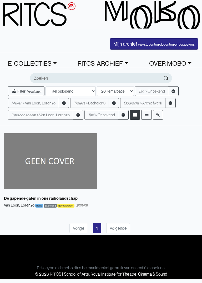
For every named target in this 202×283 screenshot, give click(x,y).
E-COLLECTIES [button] (30, 63)
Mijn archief (154, 44)
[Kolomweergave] (135, 115)
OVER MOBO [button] (167, 63)
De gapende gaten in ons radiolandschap (41, 198)
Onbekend (151, 91)
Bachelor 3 (89, 103)
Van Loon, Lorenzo (33, 103)
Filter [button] (29, 91)
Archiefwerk (143, 103)
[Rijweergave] (146, 115)
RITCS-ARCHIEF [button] (100, 63)
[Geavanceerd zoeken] (158, 115)
